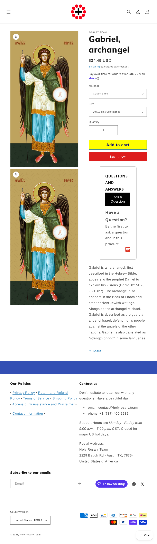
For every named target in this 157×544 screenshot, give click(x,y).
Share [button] (97, 350)
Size (91, 103)
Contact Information (27, 413)
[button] (8, 11)
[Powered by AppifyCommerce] (127, 249)
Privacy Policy (23, 392)
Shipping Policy (65, 398)
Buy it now (118, 156)
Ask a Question (118, 199)
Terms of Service (36, 398)
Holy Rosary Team (30, 534)
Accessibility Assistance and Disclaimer (43, 404)
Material (94, 85)
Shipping (94, 66)
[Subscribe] (79, 483)
